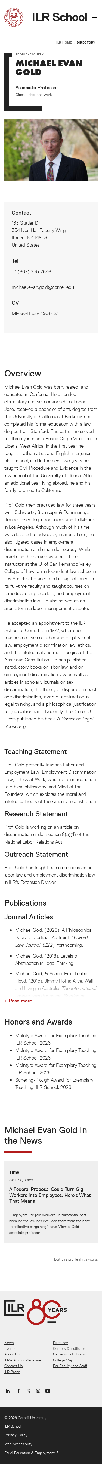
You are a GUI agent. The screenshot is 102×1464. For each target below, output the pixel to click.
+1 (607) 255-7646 (31, 271)
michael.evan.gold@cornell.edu (43, 287)
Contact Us (13, 1365)
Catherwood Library (69, 1354)
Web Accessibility (18, 1443)
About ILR (12, 1354)
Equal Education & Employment (29, 1452)
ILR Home (64, 42)
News (9, 1342)
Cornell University (32, 1417)
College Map (63, 1360)
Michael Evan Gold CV (35, 314)
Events (9, 1348)
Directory (86, 42)
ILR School (12, 1426)
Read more (20, 1001)
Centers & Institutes (69, 1348)
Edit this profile (66, 1259)
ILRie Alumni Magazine (22, 1360)
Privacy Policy (15, 1434)
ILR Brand (12, 1371)
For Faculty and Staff (70, 1365)
